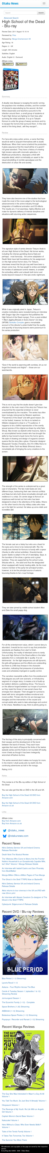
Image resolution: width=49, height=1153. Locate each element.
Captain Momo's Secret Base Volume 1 (18, 1116)
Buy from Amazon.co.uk (12, 823)
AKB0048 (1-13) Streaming (13, 1011)
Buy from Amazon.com (11, 820)
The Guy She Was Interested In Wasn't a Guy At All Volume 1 (23, 1095)
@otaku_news (16, 830)
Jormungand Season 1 (11, 998)
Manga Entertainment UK (21, 39)
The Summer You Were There (14, 1140)
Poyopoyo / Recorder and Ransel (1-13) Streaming (23, 1019)
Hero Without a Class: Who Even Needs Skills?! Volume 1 (21, 1125)
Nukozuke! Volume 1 (10, 1120)
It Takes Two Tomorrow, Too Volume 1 (18, 1135)
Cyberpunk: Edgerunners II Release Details (20, 904)
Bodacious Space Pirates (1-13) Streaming (19, 1015)
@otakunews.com (18, 836)
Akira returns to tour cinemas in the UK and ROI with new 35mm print (23, 891)
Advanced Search (11, 18)
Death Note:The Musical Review (15, 854)
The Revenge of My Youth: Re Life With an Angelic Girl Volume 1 (23, 1110)
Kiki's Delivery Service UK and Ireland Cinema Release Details (21, 884)
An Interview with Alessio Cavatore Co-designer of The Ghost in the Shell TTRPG (24, 898)
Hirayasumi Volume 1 (10, 1105)
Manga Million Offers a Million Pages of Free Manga (23, 875)
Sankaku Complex (16, 322)
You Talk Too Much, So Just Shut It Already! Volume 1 (24, 1100)
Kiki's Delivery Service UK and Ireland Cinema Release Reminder (21, 849)
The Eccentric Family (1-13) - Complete (18, 1002)
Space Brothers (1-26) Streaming (15, 1006)
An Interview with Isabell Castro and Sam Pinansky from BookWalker (23, 869)
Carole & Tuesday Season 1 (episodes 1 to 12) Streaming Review (21, 992)
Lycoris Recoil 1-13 (10, 982)
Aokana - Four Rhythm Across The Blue (18, 987)
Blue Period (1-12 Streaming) (14, 978)
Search (41, 12)
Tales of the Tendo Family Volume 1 (17, 1131)
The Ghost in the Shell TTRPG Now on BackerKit (22, 879)
